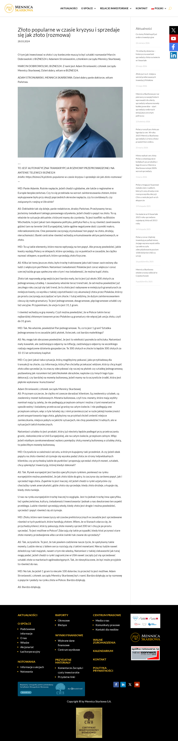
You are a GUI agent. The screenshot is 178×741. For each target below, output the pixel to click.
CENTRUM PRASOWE (107, 615)
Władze (24, 642)
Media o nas (102, 620)
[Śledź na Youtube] (137, 684)
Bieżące (62, 625)
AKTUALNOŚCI (68, 8)
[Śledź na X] (130, 684)
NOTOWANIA (26, 661)
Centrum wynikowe (69, 649)
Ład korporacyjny (30, 651)
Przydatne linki (66, 676)
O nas (23, 638)
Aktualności (144, 28)
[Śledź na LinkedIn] (123, 684)
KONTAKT (141, 8)
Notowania (26, 671)
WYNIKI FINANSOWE (69, 635)
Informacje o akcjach (32, 667)
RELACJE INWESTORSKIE (114, 8)
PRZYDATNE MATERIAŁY (63, 661)
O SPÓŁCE (87, 8)
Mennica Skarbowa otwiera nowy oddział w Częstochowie (146, 272)
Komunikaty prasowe (108, 625)
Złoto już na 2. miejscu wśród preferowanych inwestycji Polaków (146, 77)
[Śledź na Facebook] (116, 684)
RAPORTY (61, 615)
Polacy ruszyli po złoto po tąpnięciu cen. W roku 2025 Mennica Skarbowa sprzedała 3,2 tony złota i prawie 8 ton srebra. (147, 135)
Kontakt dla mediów (107, 629)
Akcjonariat (27, 647)
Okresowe (64, 620)
